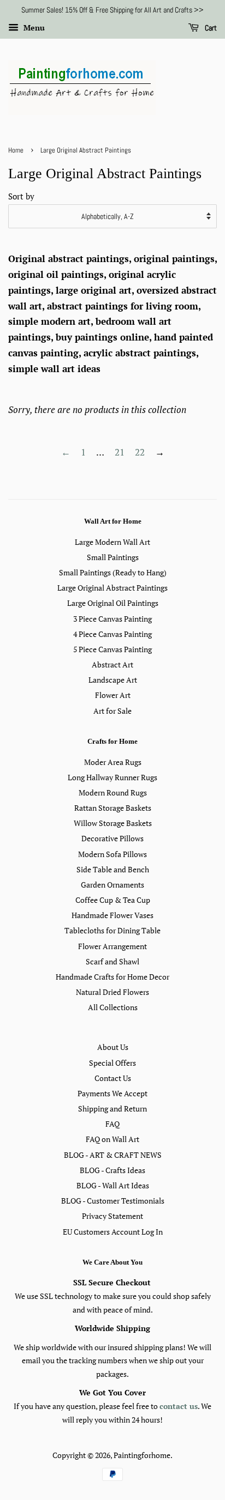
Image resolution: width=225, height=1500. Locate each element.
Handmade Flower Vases (112, 915)
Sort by (21, 196)
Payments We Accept (112, 1093)
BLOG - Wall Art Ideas (112, 1185)
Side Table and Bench (112, 869)
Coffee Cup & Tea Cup (112, 900)
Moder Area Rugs (112, 762)
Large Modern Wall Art (112, 542)
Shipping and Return (112, 1108)
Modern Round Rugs (113, 792)
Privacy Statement (112, 1216)
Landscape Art (112, 680)
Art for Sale (112, 711)
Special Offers (112, 1063)
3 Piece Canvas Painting (112, 619)
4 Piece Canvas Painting (112, 634)
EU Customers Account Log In (113, 1231)
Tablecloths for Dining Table (112, 930)
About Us (112, 1047)
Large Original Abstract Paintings (112, 587)
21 (120, 452)
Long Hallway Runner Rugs (112, 777)
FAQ (112, 1124)
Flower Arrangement (112, 946)
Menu (33, 27)
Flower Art (113, 695)
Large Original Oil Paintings (112, 603)
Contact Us (112, 1078)
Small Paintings (113, 557)
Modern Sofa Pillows (112, 854)
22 (140, 452)
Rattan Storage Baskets (112, 808)
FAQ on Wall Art (112, 1139)
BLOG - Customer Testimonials (112, 1200)
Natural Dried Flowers (112, 992)
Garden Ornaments (112, 884)
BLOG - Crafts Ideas (112, 1170)
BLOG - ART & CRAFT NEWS (113, 1155)
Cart (210, 28)
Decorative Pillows (112, 838)
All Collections (113, 1007)
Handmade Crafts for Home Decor (112, 976)
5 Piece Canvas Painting (112, 649)
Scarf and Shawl (112, 961)
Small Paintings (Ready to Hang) (113, 572)
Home (15, 150)
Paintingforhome (142, 1455)
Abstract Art (112, 664)
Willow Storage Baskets (113, 823)
